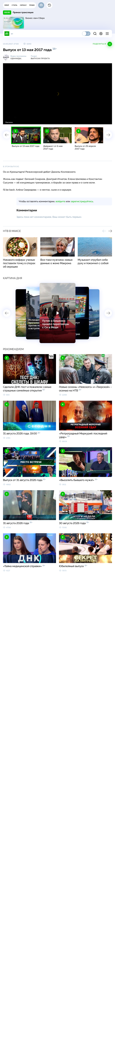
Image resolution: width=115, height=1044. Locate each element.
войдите (60, 201)
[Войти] (100, 33)
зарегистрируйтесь (82, 201)
